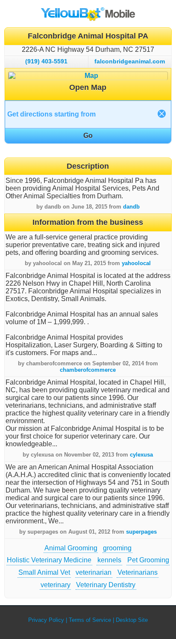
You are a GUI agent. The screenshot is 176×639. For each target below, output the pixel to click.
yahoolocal (136, 263)
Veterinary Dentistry (105, 584)
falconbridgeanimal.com (129, 61)
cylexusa (141, 454)
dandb (131, 206)
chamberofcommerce (88, 370)
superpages (141, 532)
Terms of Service (90, 620)
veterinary (55, 584)
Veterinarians (137, 572)
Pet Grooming (148, 560)
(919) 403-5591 (46, 61)
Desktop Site (132, 620)
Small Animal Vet (44, 572)
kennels (109, 560)
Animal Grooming (70, 548)
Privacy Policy (46, 620)
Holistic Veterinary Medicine (49, 560)
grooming (117, 548)
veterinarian (93, 572)
